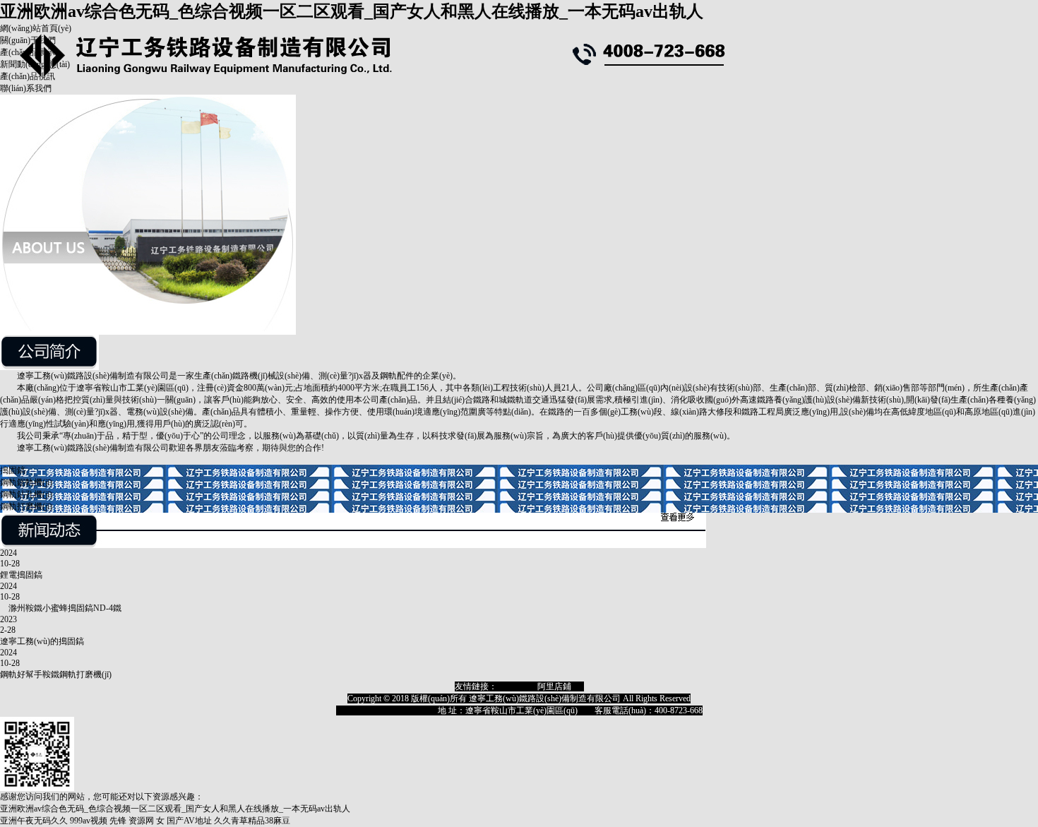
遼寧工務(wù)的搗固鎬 (42, 641)
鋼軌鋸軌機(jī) (26, 482)
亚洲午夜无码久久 (34, 821)
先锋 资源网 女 (137, 821)
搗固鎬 (12, 470)
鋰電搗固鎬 (21, 575)
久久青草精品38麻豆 (252, 821)
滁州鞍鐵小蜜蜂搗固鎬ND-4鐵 (60, 608)
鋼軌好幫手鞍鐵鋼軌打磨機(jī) (56, 674)
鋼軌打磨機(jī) (26, 506)
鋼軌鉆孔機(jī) (26, 494)
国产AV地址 (189, 821)
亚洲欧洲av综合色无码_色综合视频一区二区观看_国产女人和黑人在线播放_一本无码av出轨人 (351, 11)
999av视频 (88, 821)
